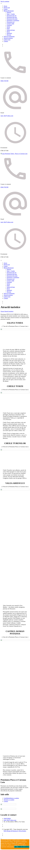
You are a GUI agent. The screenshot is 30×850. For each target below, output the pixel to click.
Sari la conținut (5, 1)
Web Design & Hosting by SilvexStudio (15, 831)
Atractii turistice (8, 38)
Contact (6, 41)
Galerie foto (7, 39)
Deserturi (9, 33)
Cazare (6, 9)
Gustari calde (10, 23)
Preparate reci (10, 22)
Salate (8, 27)
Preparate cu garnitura (13, 20)
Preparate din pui (11, 15)
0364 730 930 (4, 81)
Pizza (8, 31)
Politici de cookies (23, 846)
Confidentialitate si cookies (11, 798)
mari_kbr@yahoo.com (7, 115)
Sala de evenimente (9, 36)
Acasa (5, 6)
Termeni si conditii (9, 799)
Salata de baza (11, 30)
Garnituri (9, 25)
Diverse (9, 35)
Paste (8, 28)
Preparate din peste (12, 19)
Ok (15, 846)
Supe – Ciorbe (11, 14)
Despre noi (7, 7)
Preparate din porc (12, 17)
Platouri (9, 12)
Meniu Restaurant (9, 11)
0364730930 (7, 818)
